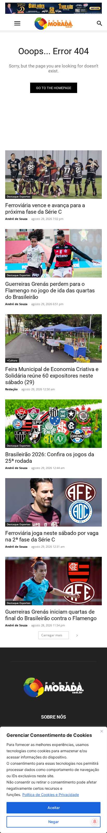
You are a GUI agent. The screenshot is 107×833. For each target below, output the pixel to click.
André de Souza (16, 219)
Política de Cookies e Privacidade (50, 794)
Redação (11, 389)
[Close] (101, 731)
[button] (9, 23)
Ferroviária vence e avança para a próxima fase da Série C (45, 208)
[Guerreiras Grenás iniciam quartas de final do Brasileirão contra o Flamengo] (53, 581)
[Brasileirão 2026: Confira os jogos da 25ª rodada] (53, 423)
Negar (53, 821)
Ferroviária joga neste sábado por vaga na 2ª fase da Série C (51, 536)
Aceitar (54, 807)
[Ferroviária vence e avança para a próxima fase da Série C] (53, 174)
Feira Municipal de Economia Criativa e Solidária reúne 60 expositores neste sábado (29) (51, 375)
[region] (53, 780)
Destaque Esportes (18, 196)
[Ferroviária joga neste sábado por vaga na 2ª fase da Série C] (53, 502)
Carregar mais (51, 635)
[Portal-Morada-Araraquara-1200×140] (53, 8)
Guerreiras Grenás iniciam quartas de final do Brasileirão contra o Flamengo (51, 615)
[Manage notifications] (95, 821)
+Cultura (12, 360)
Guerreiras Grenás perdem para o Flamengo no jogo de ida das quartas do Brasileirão (50, 290)
